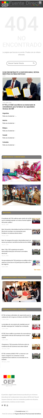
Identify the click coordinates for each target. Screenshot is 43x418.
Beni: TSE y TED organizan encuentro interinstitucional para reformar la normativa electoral (15, 251)
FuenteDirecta (20, 411)
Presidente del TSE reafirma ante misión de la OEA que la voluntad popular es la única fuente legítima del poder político (17, 220)
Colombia (5, 142)
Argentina (5, 113)
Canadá (4, 135)
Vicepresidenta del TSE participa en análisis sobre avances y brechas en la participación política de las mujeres (17, 262)
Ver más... (38, 270)
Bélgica (4, 128)
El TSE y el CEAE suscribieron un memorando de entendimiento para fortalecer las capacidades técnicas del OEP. (18, 107)
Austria (4, 120)
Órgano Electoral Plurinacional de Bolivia (28, 414)
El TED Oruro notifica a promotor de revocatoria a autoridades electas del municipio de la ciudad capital (16, 335)
